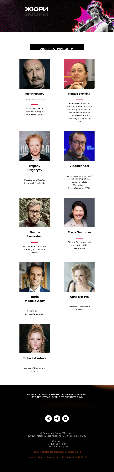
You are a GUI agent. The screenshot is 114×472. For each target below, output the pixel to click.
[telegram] (57, 418)
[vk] (48, 418)
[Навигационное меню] (108, 6)
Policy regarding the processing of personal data (57, 452)
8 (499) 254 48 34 (57, 444)
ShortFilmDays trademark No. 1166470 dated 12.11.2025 (57, 457)
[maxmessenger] (65, 418)
